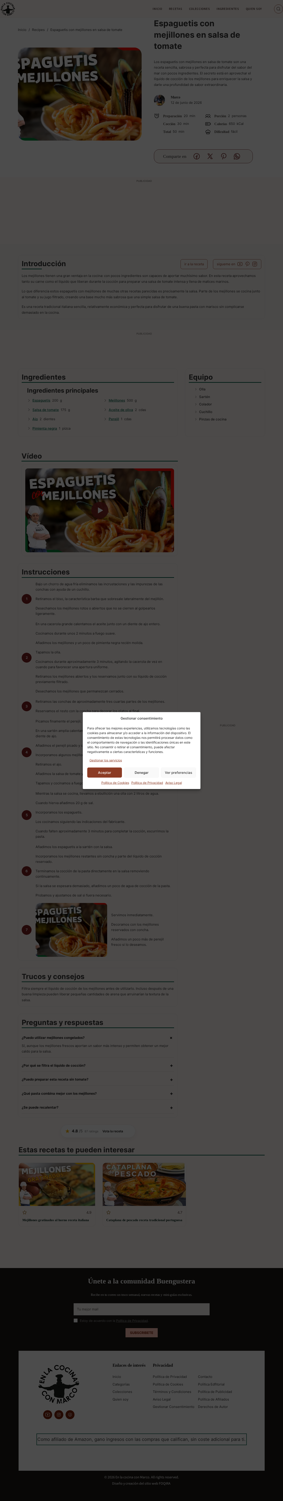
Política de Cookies (115, 783)
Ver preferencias (178, 772)
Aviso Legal (173, 783)
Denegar (142, 772)
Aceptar (104, 772)
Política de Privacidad (147, 783)
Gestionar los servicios (105, 760)
